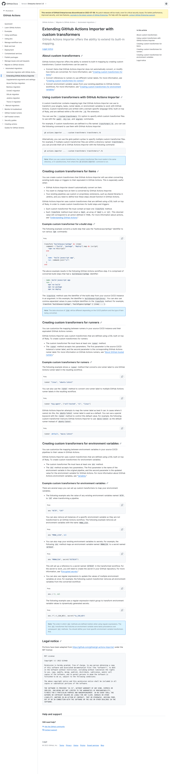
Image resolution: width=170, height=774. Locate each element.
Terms (61, 745)
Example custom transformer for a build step (67, 224)
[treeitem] (20, 24)
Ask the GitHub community (55, 727)
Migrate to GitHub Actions (65, 22)
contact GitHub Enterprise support (142, 15)
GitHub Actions (11, 15)
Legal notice (47, 49)
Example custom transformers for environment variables (73, 483)
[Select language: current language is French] (166, 4)
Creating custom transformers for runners (65, 81)
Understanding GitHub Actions (63, 217)
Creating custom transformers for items (69, 171)
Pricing (82, 745)
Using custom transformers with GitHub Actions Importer (81, 97)
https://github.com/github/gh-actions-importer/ (93, 647)
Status (75, 745)
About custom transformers (61, 55)
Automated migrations (86, 22)
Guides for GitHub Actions (14, 128)
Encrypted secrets (69, 571)
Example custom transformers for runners (65, 362)
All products (9, 11)
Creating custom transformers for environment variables (80, 443)
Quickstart (8, 24)
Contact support (51, 730)
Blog (102, 745)
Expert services (93, 745)
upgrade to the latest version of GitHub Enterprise (89, 15)
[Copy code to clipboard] (122, 238)
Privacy (69, 745)
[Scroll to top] (165, 769)
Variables (82, 476)
